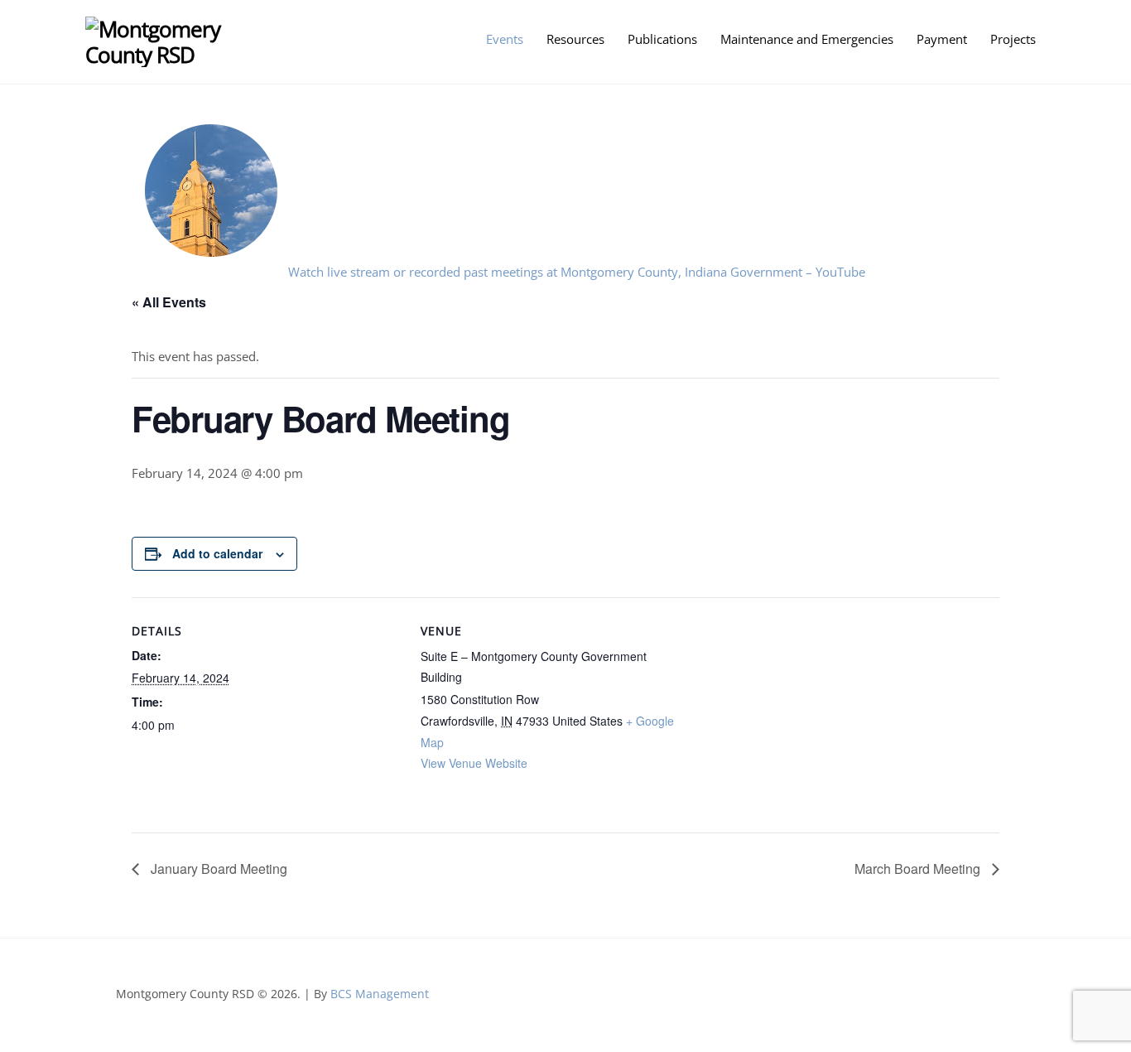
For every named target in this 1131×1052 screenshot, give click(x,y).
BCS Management (379, 993)
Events (504, 39)
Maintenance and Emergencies (806, 39)
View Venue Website (474, 763)
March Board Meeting (919, 868)
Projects (1013, 39)
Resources (575, 39)
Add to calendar (217, 553)
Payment (942, 39)
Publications (662, 39)
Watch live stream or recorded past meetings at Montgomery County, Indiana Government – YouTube (576, 271)
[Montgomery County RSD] (178, 55)
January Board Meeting (217, 868)
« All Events (169, 301)
